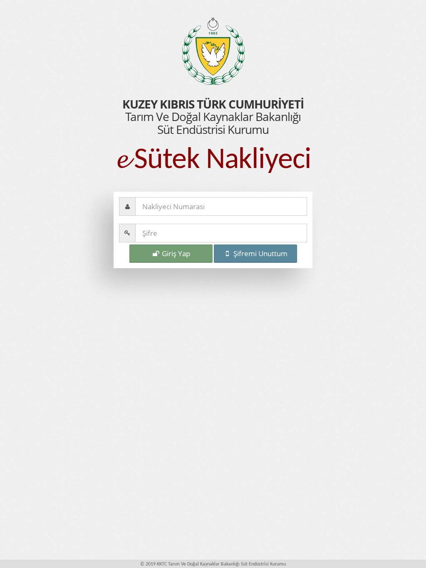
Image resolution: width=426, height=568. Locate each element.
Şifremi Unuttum (259, 253)
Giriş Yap (175, 253)
